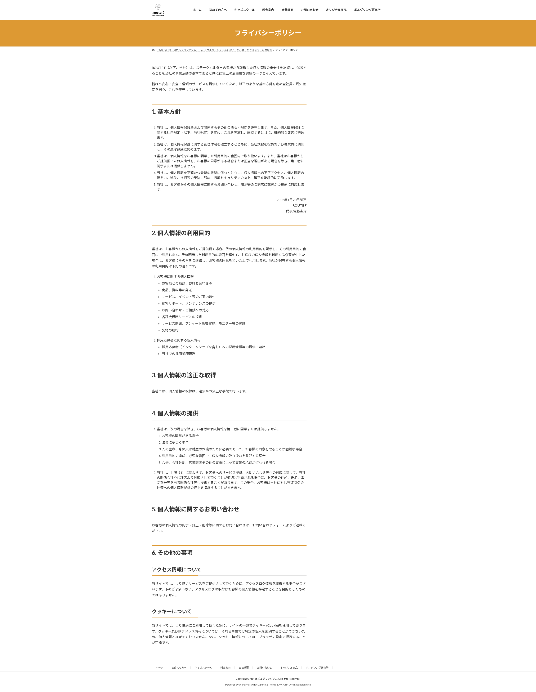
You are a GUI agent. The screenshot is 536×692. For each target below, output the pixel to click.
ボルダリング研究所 (317, 667)
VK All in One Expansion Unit (295, 684)
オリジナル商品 (289, 667)
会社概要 (244, 667)
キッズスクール (203, 667)
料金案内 (225, 667)
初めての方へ (179, 667)
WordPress (245, 684)
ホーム (159, 667)
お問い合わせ (264, 667)
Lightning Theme (267, 684)
